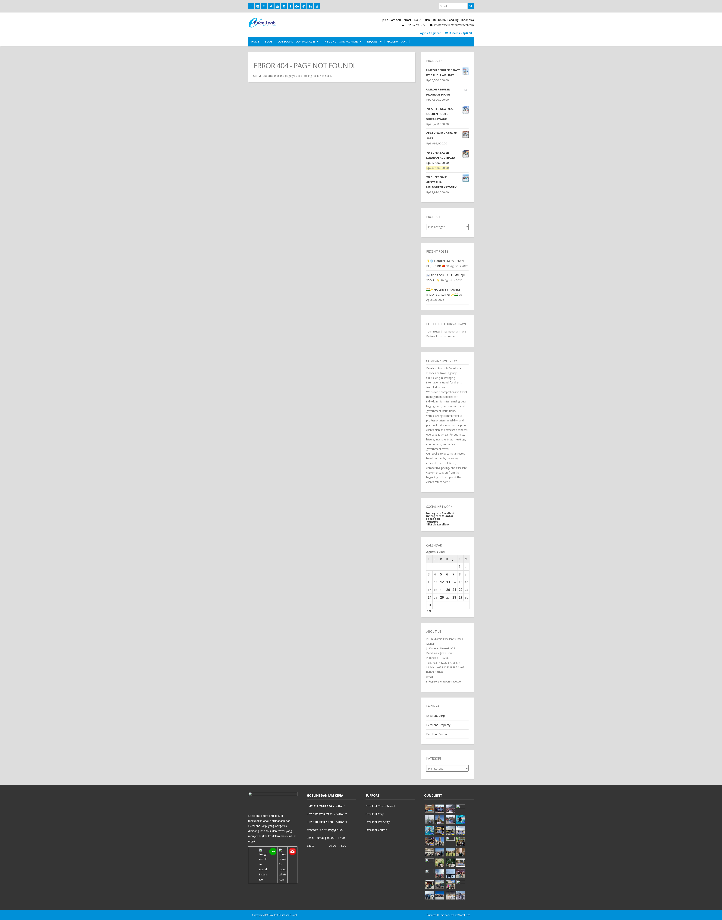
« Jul (428, 610)
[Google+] (297, 6)
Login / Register (430, 33)
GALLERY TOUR (397, 41)
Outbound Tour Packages (297, 41)
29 (460, 597)
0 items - (460, 33)
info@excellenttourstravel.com (454, 25)
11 (436, 582)
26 (442, 597)
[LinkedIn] (310, 6)
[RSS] (264, 6)
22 (460, 589)
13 (448, 582)
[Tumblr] (290, 6)
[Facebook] (251, 6)
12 (442, 582)
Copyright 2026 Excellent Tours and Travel (274, 915)
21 (454, 589)
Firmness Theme (435, 915)
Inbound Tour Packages (341, 41)
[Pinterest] (284, 6)
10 (429, 582)
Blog (268, 41)
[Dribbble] (303, 6)
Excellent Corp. (435, 715)
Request (373, 41)
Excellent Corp (375, 814)
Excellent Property (438, 725)
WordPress (464, 915)
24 (429, 597)
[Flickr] (257, 6)
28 (454, 597)
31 (429, 605)
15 (460, 582)
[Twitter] (271, 6)
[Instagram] (317, 6)
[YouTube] (277, 6)
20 (448, 589)
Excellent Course (437, 734)
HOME (255, 41)
